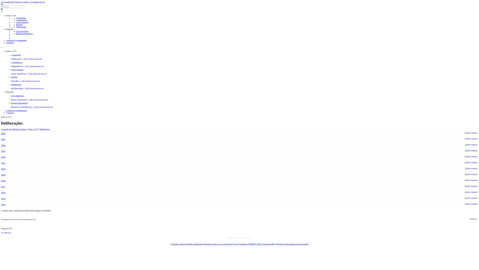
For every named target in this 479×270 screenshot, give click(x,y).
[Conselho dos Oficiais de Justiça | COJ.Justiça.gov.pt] (23, 2)
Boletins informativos (24, 34)
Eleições (19, 25)
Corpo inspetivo (22, 22)
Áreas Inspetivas (22, 31)
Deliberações (21, 27)
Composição (21, 18)
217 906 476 (6, 233)
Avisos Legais (244, 237)
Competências (21, 20)
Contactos (10, 43)
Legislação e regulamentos (16, 40)
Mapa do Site (232, 237)
